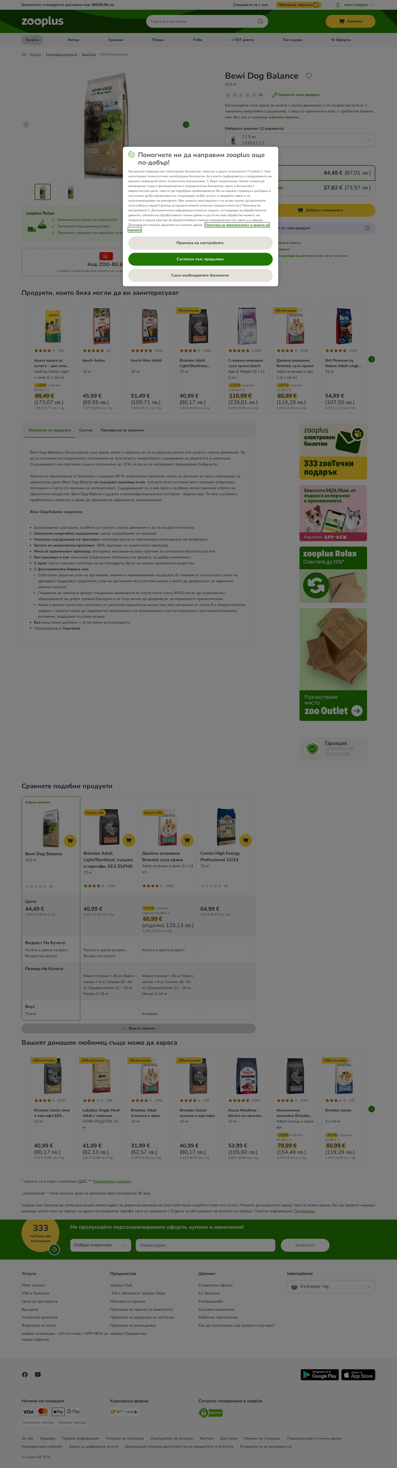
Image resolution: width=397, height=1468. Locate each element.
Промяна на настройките (200, 242)
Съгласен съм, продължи (200, 259)
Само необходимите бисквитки (200, 275)
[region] (200, 216)
